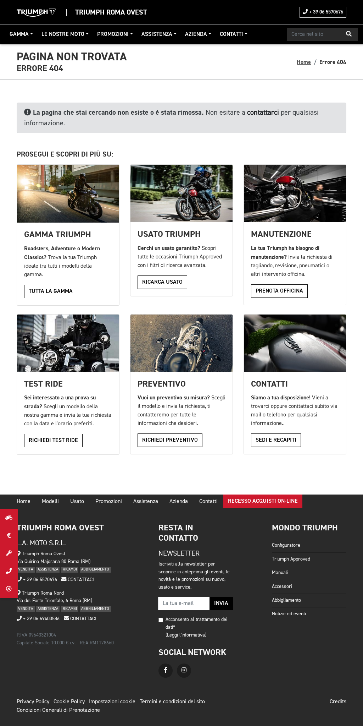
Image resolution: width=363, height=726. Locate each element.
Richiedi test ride (53, 440)
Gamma (19, 34)
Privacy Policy (33, 702)
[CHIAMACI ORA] (9, 571)
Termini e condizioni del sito (172, 702)
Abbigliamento (286, 600)
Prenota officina (279, 291)
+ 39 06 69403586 (41, 618)
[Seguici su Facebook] (165, 671)
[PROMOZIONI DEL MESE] (9, 536)
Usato (77, 501)
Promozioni (113, 34)
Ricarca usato (162, 282)
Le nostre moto (62, 34)
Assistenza (156, 34)
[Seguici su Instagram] (184, 671)
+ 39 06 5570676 (325, 12)
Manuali (280, 572)
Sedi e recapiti (276, 440)
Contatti (231, 34)
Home (304, 62)
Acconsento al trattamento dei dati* (196, 623)
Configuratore (286, 545)
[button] (349, 34)
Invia (221, 603)
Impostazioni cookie (112, 702)
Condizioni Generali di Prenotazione (58, 710)
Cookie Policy (69, 702)
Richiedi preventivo (170, 440)
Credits (338, 702)
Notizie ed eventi (289, 613)
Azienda (196, 34)
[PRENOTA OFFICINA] (9, 553)
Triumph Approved (291, 559)
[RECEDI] (9, 589)
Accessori (282, 586)
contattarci (263, 112)
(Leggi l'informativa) (186, 635)
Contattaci (80, 579)
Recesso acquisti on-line (263, 501)
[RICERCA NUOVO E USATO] (9, 518)
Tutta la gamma (51, 291)
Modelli (50, 501)
